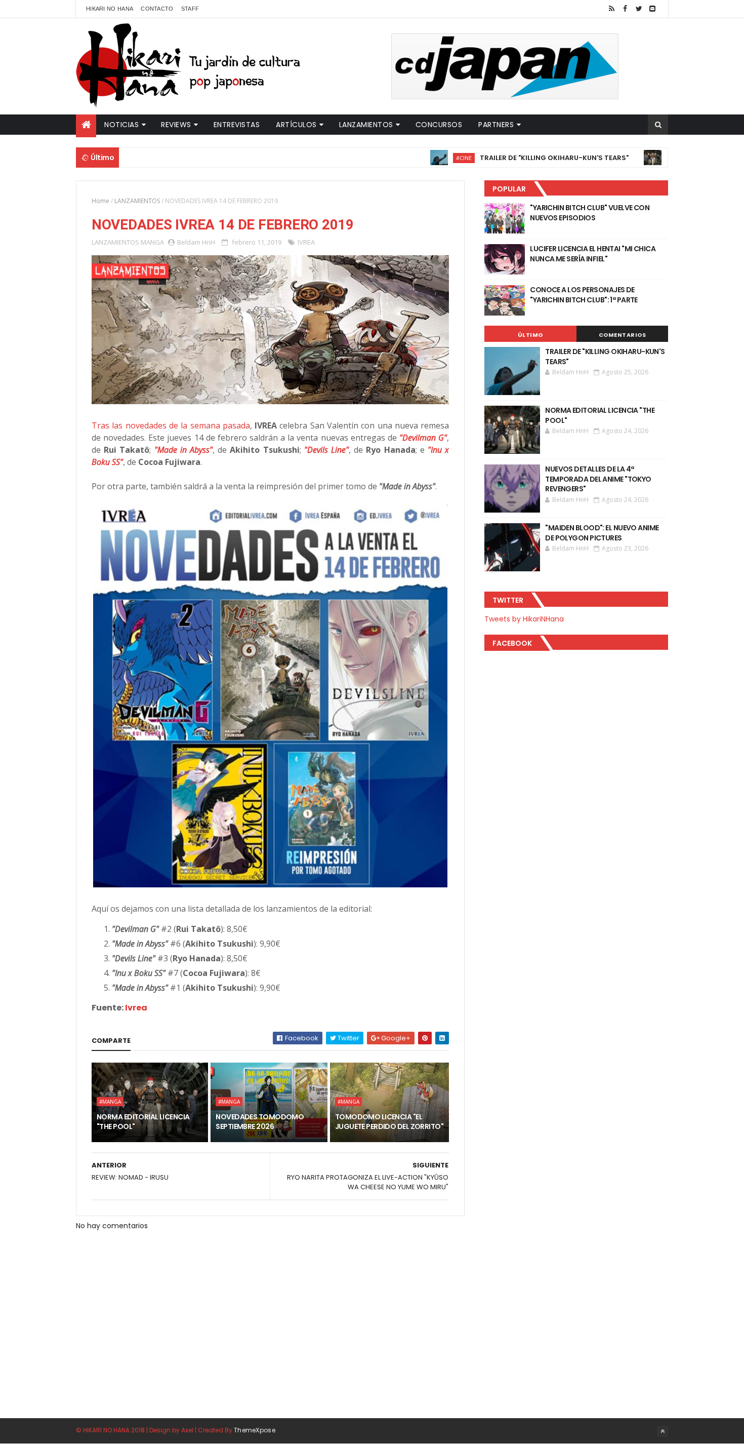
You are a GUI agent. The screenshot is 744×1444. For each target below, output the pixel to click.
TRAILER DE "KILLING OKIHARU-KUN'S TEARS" (519, 158)
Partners (496, 125)
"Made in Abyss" (183, 449)
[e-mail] (652, 9)
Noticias (121, 125)
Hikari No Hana (109, 9)
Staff (190, 9)
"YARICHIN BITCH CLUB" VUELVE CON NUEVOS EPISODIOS (589, 213)
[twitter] (638, 9)
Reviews (176, 125)
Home (100, 201)
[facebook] (625, 9)
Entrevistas (237, 125)
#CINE (429, 158)
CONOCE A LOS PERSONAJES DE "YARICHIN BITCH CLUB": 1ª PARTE (584, 295)
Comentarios (622, 335)
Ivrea (136, 1007)
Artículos (296, 125)
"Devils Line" (326, 449)
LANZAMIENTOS (137, 201)
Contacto (157, 9)
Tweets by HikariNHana (524, 619)
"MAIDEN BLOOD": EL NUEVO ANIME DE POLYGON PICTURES (601, 533)
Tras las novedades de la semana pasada (171, 425)
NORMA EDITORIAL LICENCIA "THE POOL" (143, 1122)
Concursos (439, 125)
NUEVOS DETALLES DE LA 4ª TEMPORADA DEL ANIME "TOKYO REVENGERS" (598, 479)
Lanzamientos (366, 125)
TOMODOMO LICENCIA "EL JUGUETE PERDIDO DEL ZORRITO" (389, 1122)
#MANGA (647, 158)
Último (530, 335)
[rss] (611, 9)
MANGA (152, 242)
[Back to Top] (662, 1431)
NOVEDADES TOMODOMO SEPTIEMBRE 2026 (260, 1122)
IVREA (306, 242)
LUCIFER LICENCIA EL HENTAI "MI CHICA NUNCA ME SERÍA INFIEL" (592, 254)
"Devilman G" (423, 437)
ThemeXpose (254, 1430)
